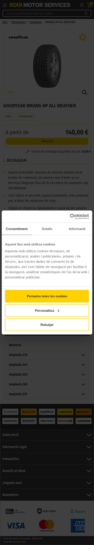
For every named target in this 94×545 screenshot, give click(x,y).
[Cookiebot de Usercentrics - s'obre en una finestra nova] (70, 217)
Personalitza (44, 310)
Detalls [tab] (47, 228)
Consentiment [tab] (17, 228)
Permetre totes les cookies (47, 296)
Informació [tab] (77, 228)
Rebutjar (47, 325)
